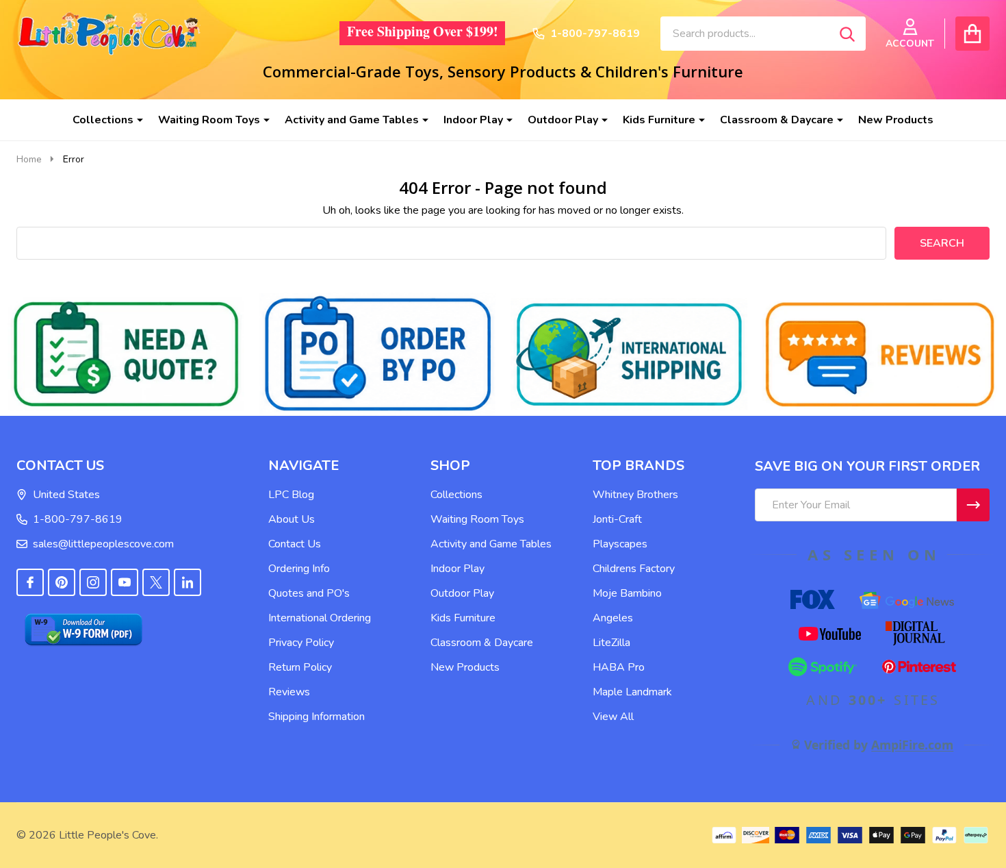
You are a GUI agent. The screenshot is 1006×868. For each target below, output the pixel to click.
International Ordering (319, 617)
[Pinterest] (61, 582)
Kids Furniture (659, 119)
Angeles (613, 617)
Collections (103, 119)
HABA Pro (619, 667)
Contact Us (294, 543)
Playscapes (620, 543)
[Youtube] (124, 582)
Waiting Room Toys (209, 119)
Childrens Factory (634, 568)
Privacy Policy (301, 642)
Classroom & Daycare (777, 119)
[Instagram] (93, 582)
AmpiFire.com (912, 744)
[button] (126, 354)
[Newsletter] (973, 504)
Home (29, 159)
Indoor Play (473, 119)
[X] (156, 582)
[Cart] (972, 33)
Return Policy (300, 667)
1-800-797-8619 (77, 519)
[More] (135, 120)
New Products (895, 119)
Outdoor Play (563, 119)
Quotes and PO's (309, 593)
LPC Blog (291, 494)
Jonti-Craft (617, 519)
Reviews (289, 691)
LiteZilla (611, 642)
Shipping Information (316, 716)
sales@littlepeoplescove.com (103, 543)
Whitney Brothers (635, 494)
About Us (291, 519)
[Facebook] (30, 582)
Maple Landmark (632, 691)
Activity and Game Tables (352, 119)
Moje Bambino (627, 593)
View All (613, 716)
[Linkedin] (187, 582)
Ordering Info (299, 568)
